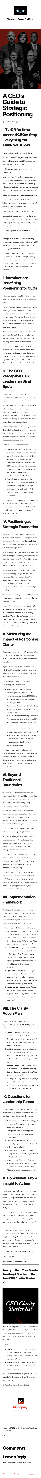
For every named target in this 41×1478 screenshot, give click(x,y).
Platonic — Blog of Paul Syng (20, 19)
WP (37, 1474)
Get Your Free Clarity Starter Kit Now (16, 1385)
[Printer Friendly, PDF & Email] (13, 121)
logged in (15, 1462)
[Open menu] (20, 24)
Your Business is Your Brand (27, 1428)
